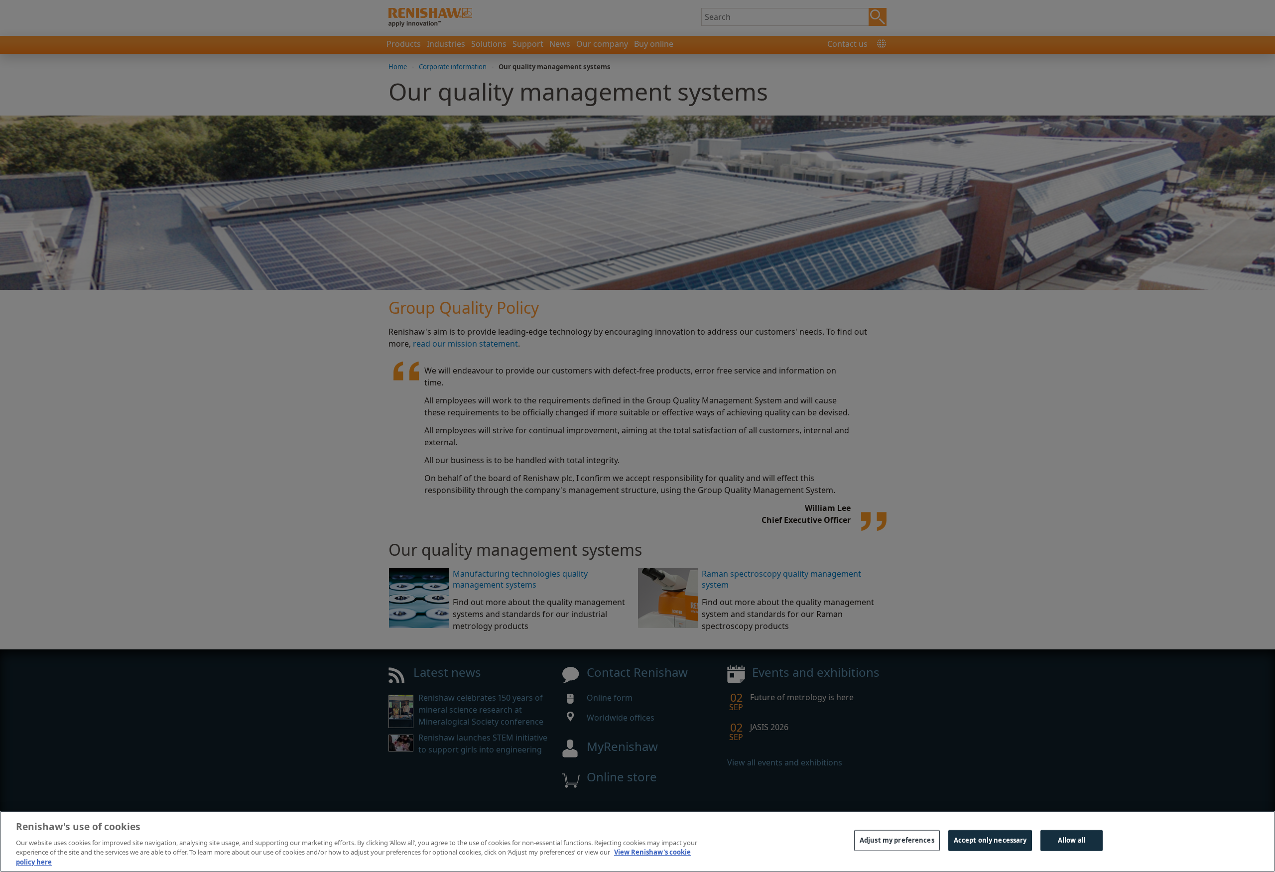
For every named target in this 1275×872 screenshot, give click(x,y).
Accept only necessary (990, 840)
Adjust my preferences (897, 840)
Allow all (1072, 840)
